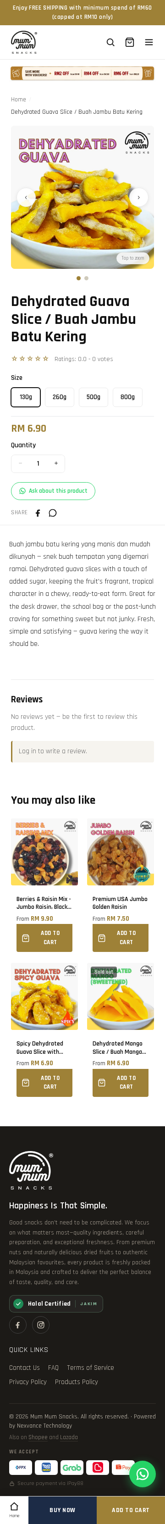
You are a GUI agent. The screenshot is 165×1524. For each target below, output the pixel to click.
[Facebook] (18, 1325)
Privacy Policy (28, 1382)
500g (93, 397)
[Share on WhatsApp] (52, 512)
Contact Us (24, 1367)
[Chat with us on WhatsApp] (142, 1474)
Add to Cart (131, 1510)
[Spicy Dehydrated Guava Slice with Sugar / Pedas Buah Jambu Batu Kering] (44, 1030)
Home (18, 99)
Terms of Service (90, 1367)
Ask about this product (58, 491)
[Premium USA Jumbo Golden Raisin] (120, 885)
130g (26, 397)
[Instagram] (41, 1325)
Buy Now (63, 1510)
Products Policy (76, 1382)
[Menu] (149, 42)
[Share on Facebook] (38, 512)
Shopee (38, 1437)
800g (128, 397)
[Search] (110, 42)
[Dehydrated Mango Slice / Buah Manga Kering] (120, 1030)
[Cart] (130, 42)
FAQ (53, 1367)
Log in (27, 751)
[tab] (79, 278)
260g (59, 397)
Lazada (69, 1437)
